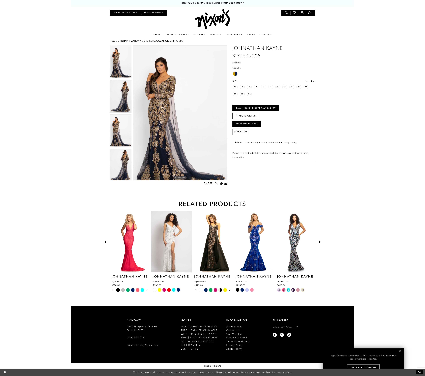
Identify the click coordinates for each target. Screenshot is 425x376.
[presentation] (130, 241)
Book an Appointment (363, 367)
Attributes (240, 132)
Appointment (234, 327)
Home (113, 41)
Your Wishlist (234, 334)
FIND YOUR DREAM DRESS (196, 3)
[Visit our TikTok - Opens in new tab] (289, 335)
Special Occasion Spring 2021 (165, 41)
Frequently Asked (236, 338)
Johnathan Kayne (131, 41)
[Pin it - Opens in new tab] (221, 183)
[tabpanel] (120, 62)
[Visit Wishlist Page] (294, 13)
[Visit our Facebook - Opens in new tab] (275, 335)
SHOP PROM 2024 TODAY (229, 3)
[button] (302, 13)
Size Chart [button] (310, 81)
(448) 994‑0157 (136, 338)
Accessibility (234, 349)
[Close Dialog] (5, 372)
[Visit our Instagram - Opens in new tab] (282, 335)
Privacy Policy (234, 345)
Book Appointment (247, 124)
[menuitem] (126, 13)
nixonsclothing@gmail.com (143, 345)
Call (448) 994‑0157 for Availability (256, 108)
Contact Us (233, 330)
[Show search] (287, 13)
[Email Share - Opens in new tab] (225, 183)
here (289, 372)
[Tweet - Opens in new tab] (216, 183)
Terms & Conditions (238, 341)
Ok (419, 372)
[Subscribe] (296, 327)
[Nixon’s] (212, 19)
